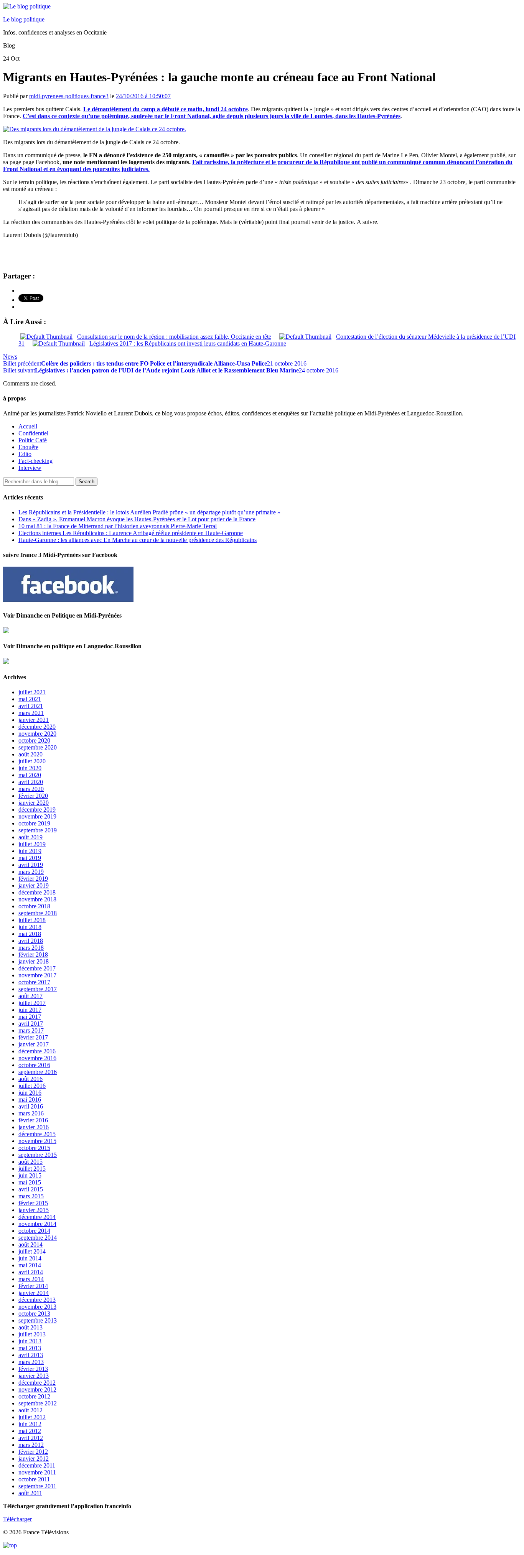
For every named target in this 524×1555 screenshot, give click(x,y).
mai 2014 (29, 1265)
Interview (29, 468)
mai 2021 (29, 699)
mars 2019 (31, 871)
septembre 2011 (37, 1486)
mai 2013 (29, 1348)
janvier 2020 (33, 802)
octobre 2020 (34, 740)
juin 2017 (29, 1009)
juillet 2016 (32, 1085)
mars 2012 (31, 1444)
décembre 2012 (37, 1382)
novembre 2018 (37, 899)
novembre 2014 (37, 1224)
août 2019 (30, 837)
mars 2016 (31, 1113)
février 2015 (33, 1203)
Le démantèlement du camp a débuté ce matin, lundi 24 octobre (165, 109)
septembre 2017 (37, 989)
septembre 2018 (37, 913)
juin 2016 (29, 1092)
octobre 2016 (34, 1065)
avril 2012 (30, 1438)
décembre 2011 (36, 1465)
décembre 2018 (37, 892)
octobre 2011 (34, 1479)
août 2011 (30, 1493)
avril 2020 (30, 782)
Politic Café (32, 440)
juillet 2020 (32, 761)
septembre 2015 (37, 1154)
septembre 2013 (37, 1320)
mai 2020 (29, 775)
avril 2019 (30, 865)
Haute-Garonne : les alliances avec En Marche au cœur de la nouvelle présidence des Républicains (137, 540)
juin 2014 (29, 1258)
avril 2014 (30, 1272)
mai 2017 (29, 1016)
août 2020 (30, 754)
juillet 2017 (32, 1003)
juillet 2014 (32, 1251)
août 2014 (30, 1244)
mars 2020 (31, 789)
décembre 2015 (37, 1134)
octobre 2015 (34, 1148)
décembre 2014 (37, 1217)
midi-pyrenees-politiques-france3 (69, 96)
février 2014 (33, 1286)
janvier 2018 (33, 961)
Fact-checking (35, 461)
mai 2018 (29, 934)
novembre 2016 (37, 1058)
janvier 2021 (33, 720)
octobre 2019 (34, 823)
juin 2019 (29, 851)
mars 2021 (31, 713)
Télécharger (17, 1519)
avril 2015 (30, 1189)
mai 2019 (29, 858)
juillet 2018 (32, 920)
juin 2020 (29, 768)
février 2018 (33, 954)
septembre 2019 (37, 830)
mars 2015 (31, 1196)
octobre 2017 (34, 982)
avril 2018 (30, 940)
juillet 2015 (32, 1168)
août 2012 (30, 1410)
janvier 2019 (33, 885)
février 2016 (33, 1120)
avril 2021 (30, 706)
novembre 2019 (37, 816)
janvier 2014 (33, 1293)
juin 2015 (29, 1175)
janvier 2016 (33, 1127)
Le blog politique (23, 19)
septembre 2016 (37, 1072)
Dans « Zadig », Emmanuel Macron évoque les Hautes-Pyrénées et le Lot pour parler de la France (136, 519)
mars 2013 (31, 1362)
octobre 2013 (34, 1313)
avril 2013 (30, 1355)
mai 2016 (29, 1099)
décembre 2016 (37, 1051)
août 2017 (30, 996)
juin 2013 (29, 1341)
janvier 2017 (33, 1044)
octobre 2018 (34, 906)
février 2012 (33, 1451)
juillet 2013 (32, 1334)
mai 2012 (29, 1431)
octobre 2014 (34, 1230)
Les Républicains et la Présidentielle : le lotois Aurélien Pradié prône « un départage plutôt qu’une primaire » (149, 512)
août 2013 (30, 1327)
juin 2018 (29, 927)
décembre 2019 (37, 809)
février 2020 (33, 795)
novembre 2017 (37, 975)
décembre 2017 (37, 968)
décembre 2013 (37, 1299)
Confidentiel (33, 433)
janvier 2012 (33, 1458)
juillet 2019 (32, 844)
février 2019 (33, 878)
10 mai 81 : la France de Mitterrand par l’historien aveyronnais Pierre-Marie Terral (117, 526)
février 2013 (33, 1369)
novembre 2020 (37, 733)
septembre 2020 (37, 747)
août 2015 (30, 1161)
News (10, 356)
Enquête (28, 447)
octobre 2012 (34, 1396)
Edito (24, 454)
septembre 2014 (37, 1237)
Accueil (27, 426)
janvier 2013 (33, 1375)
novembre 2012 (37, 1389)
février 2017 (33, 1037)
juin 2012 (29, 1424)
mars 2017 (31, 1030)
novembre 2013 (37, 1306)
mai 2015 (29, 1182)
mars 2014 (31, 1279)
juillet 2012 (32, 1417)
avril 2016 (30, 1106)
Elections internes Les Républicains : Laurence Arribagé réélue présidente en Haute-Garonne (130, 533)
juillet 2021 (32, 692)
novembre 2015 (37, 1141)
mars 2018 (31, 947)
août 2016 (30, 1079)
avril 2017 (30, 1023)
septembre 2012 (37, 1403)
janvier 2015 (33, 1210)
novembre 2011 (37, 1472)
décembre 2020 (37, 726)
